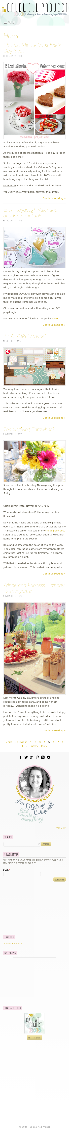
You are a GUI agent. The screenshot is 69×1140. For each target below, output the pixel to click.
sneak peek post (55, 530)
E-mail (6, 870)
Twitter (26, 757)
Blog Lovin (48, 757)
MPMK (55, 318)
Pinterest (37, 757)
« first (9, 742)
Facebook (20, 757)
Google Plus (31, 757)
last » (44, 746)
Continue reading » (54, 198)
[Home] (34, 14)
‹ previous (21, 742)
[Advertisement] (24, 908)
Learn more (60, 828)
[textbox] (22, 844)
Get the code (34, 1037)
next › (34, 746)
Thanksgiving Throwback (29, 429)
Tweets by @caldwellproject (14, 943)
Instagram (43, 757)
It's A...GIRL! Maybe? (25, 336)
